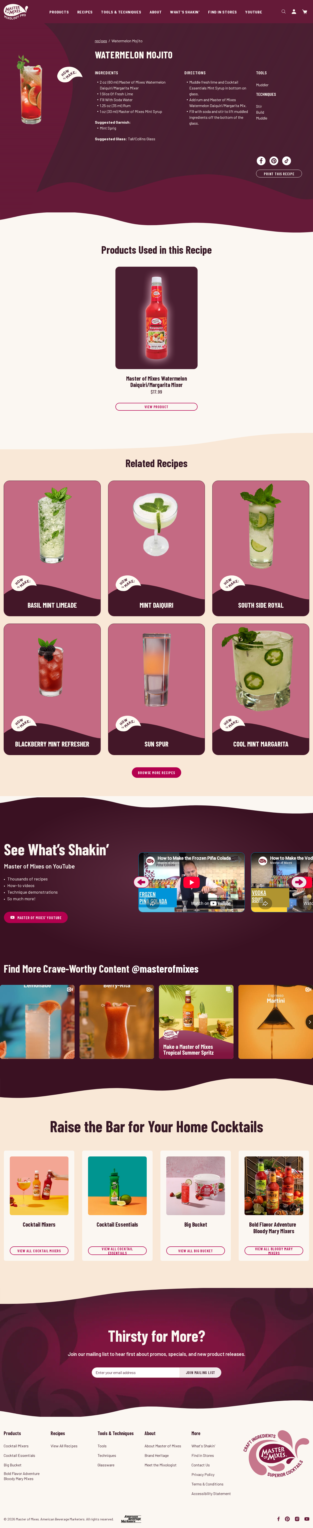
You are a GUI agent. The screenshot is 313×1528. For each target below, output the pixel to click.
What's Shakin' (203, 1445)
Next (299, 882)
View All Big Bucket (195, 1250)
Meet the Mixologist (161, 1464)
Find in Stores (202, 1455)
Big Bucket (13, 1464)
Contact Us (200, 1464)
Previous (141, 882)
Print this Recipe (279, 173)
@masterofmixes (165, 968)
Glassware (106, 1464)
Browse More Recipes (156, 772)
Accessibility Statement (211, 1493)
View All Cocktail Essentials (117, 1250)
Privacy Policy (202, 1474)
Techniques (266, 94)
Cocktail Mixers (16, 1445)
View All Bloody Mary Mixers (274, 1250)
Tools (261, 72)
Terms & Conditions (207, 1484)
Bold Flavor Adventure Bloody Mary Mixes (22, 1476)
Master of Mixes (16, 12)
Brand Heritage (157, 1455)
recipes (101, 40)
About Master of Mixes (163, 1445)
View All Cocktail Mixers (39, 1250)
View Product (157, 406)
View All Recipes (64, 1445)
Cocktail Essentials (19, 1455)
